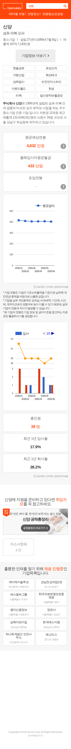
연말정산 (33, 14)
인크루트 (50, 287)
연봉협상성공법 (52, 14)
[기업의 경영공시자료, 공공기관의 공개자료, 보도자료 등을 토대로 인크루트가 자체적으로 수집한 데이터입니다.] (63, 187)
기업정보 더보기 (36, 55)
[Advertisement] (35, 690)
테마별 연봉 (17, 14)
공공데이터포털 (61, 287)
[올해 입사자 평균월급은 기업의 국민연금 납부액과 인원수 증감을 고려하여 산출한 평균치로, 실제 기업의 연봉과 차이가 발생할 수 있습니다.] (63, 166)
